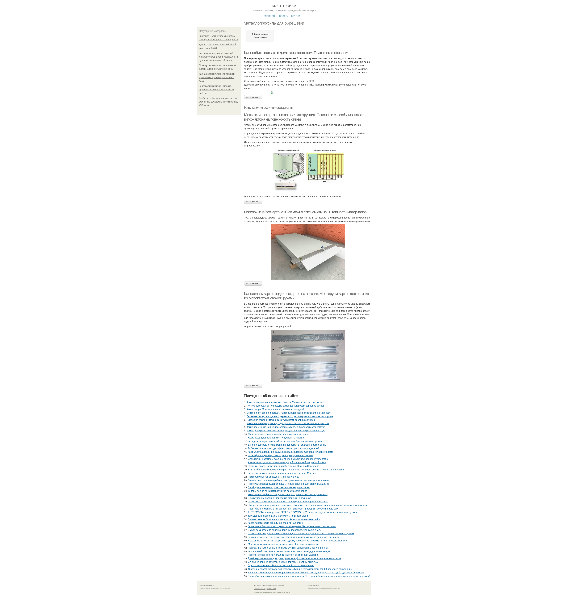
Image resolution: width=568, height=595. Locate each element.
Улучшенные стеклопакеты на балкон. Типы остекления (278, 515)
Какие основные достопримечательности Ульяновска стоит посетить (284, 402)
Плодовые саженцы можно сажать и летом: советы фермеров (281, 419)
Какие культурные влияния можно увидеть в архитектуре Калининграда (286, 430)
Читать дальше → (253, 97)
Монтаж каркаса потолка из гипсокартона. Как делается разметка (283, 544)
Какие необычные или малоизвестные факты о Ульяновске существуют (286, 427)
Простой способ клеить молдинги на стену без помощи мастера (283, 554)
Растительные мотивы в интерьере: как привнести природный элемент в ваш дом (293, 508)
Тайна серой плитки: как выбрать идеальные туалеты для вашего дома (217, 77)
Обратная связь (313, 585)
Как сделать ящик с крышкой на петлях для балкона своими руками (285, 441)
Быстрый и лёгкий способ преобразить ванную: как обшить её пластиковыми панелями (296, 469)
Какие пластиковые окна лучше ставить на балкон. (276, 522)
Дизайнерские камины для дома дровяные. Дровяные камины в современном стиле (294, 558)
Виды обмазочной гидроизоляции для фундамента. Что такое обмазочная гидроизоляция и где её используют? (309, 576)
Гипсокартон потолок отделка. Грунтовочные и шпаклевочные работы (216, 89)
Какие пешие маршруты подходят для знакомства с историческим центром (288, 423)
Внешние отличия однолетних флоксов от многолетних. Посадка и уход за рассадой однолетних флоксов (306, 572)
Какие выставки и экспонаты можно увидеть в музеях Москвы (282, 473)
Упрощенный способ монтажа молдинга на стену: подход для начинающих (289, 551)
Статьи (295, 15)
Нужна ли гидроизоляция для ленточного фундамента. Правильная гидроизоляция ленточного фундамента (307, 505)
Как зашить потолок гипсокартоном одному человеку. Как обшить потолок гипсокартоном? (297, 540)
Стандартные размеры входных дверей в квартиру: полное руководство (288, 459)
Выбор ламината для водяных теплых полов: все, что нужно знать (284, 530)
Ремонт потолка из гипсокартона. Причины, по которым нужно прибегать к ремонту (293, 537)
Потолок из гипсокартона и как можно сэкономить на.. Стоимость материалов (305, 212)
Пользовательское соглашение (273, 585)
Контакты (257, 585)
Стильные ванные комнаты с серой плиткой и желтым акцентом (283, 561)
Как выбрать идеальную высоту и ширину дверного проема (280, 455)
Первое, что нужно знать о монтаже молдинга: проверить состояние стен (288, 547)
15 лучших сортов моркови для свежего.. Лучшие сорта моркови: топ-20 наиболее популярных (300, 569)
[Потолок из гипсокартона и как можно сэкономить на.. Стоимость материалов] (307, 252)
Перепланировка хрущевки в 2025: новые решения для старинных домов (288, 483)
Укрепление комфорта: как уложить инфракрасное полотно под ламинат (287, 494)
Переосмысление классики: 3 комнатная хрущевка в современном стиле (288, 501)
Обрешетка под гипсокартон (260, 35)
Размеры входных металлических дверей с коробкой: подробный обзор (287, 462)
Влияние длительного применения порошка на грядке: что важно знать (287, 444)
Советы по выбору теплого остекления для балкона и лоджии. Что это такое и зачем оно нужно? (301, 533)
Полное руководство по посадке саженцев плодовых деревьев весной (286, 405)
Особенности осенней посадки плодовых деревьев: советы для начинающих (289, 412)
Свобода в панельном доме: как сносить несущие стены (279, 487)
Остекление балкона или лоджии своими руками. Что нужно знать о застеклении (292, 526)
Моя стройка (284, 5)
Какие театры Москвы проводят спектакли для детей (275, 409)
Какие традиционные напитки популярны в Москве (276, 437)
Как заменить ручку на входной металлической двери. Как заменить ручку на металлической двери (218, 57)
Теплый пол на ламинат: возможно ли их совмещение (277, 490)
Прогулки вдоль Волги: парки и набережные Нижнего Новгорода (283, 466)
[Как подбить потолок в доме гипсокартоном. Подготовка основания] (307, 92)
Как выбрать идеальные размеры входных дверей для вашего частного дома (290, 451)
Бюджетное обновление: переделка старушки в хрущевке (279, 498)
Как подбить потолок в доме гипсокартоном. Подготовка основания (296, 52)
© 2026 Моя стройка (207, 585)
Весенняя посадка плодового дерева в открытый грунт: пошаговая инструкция (290, 416)
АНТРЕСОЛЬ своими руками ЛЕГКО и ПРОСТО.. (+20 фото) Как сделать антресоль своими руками (302, 512)
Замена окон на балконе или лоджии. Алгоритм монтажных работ (284, 519)
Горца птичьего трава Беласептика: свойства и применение (281, 565)
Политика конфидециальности (265, 589)
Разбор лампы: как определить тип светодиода (273, 476)
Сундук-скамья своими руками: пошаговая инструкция (278, 434)
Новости (282, 15)
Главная (269, 15)
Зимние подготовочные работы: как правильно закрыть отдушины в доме (288, 480)
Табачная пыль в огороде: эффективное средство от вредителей (283, 448)
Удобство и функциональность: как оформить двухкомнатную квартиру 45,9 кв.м (218, 102)
